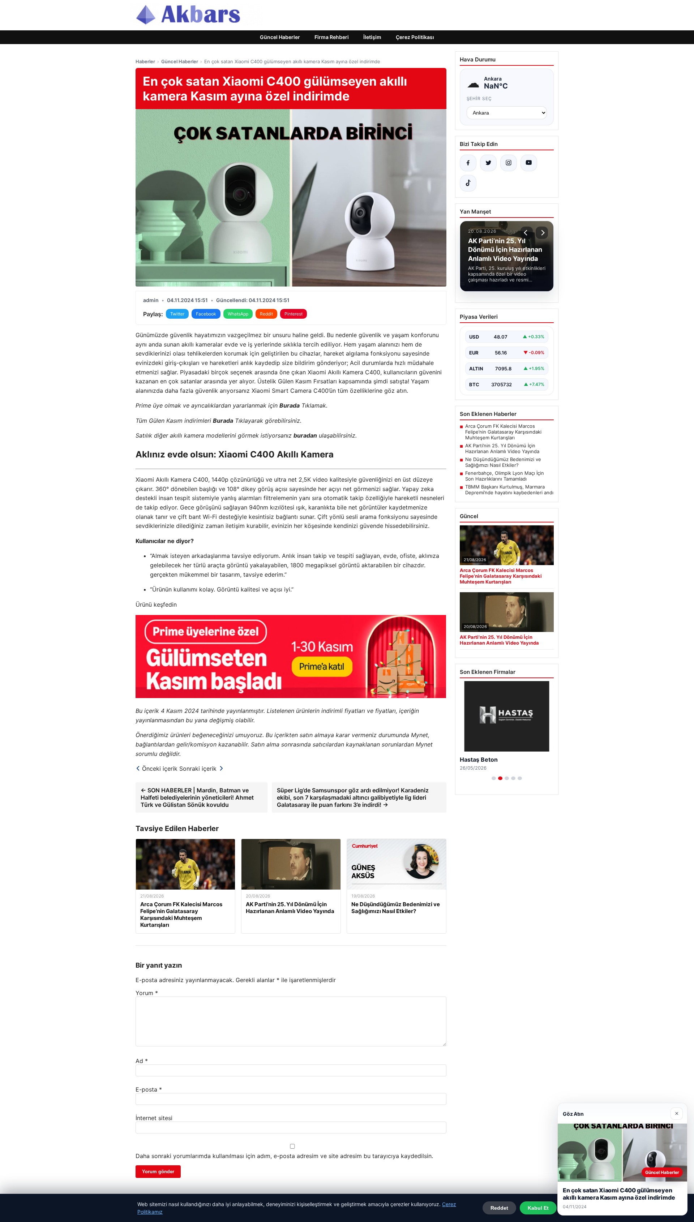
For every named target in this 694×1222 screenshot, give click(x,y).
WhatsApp (238, 314)
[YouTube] (528, 163)
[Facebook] (468, 163)
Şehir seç (479, 98)
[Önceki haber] (526, 233)
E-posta (149, 1089)
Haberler (145, 61)
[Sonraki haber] (542, 233)
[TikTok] (468, 183)
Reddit (266, 314)
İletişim (372, 37)
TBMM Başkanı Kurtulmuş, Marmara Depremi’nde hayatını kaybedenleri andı (509, 489)
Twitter (177, 314)
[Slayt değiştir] (494, 778)
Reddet (499, 1208)
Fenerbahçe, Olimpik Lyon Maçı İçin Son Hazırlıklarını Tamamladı (504, 476)
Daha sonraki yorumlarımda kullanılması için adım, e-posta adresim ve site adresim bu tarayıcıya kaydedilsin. (284, 1155)
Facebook (206, 314)
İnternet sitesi (154, 1118)
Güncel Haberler (280, 37)
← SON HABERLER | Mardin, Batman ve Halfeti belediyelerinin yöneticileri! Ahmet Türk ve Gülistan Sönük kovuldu (197, 797)
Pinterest (293, 314)
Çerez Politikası (415, 37)
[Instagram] (508, 163)
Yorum (147, 993)
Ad (142, 1060)
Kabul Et (538, 1208)
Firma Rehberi (331, 37)
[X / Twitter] (488, 163)
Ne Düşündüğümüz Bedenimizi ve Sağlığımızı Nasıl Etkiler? (503, 462)
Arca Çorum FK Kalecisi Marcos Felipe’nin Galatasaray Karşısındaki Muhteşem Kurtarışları (503, 431)
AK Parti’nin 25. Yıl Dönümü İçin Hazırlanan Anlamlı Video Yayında (502, 448)
